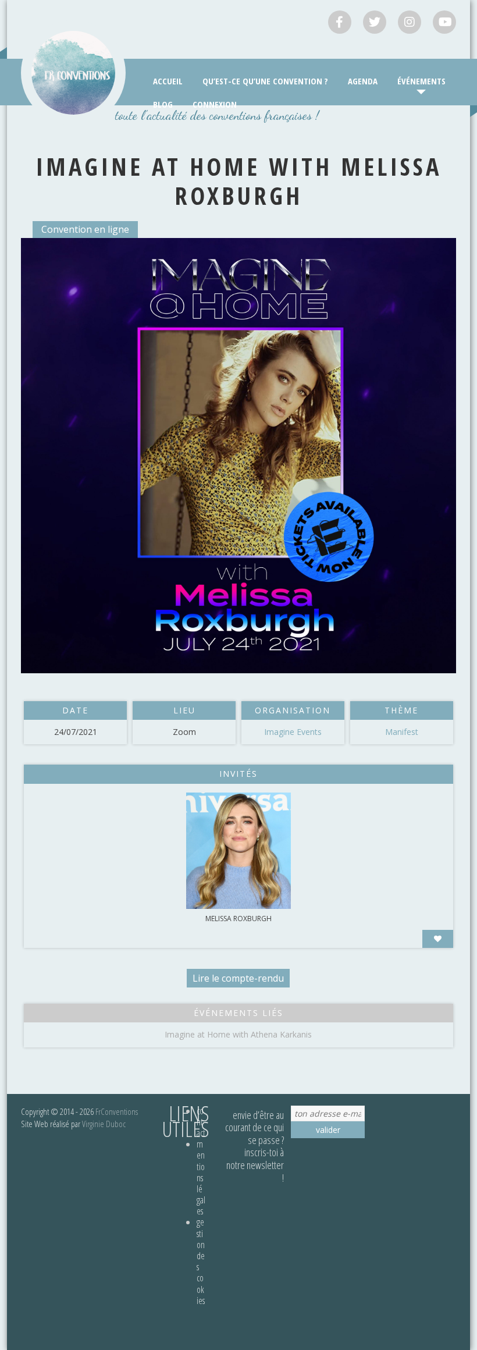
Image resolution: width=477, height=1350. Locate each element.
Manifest (401, 731)
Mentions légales (201, 1177)
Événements (421, 81)
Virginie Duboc (104, 1123)
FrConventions (116, 1111)
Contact (201, 1121)
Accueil (168, 81)
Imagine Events (293, 731)
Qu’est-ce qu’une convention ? (265, 81)
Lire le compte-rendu (238, 978)
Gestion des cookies (201, 1261)
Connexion (215, 104)
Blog (163, 104)
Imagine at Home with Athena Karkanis (238, 1034)
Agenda (363, 81)
